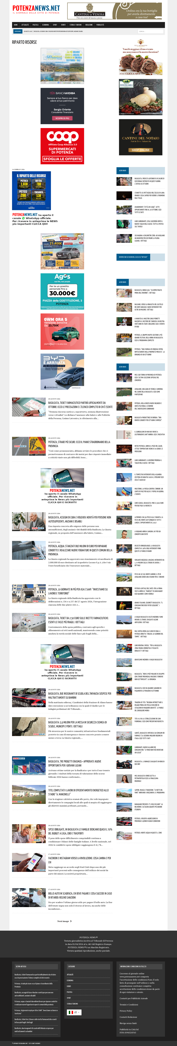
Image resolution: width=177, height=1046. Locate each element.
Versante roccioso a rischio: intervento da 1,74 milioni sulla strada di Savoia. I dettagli (149, 562)
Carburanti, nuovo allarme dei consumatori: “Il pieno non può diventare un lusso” (149, 750)
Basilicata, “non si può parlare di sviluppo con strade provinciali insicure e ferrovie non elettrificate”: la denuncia (149, 676)
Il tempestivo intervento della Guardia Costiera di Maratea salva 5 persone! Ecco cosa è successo (149, 477)
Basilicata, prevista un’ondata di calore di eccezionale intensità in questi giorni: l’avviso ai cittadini (149, 181)
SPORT (55, 25)
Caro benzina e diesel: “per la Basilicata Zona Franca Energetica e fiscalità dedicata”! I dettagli (148, 648)
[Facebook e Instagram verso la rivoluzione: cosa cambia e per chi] (29, 870)
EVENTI (63, 25)
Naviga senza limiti (128, 1023)
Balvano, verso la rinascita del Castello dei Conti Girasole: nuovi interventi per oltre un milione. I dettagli (149, 307)
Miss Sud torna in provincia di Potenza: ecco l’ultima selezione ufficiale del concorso (148, 377)
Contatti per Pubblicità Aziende (134, 998)
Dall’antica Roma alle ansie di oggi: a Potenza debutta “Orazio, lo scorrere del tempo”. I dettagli (149, 634)
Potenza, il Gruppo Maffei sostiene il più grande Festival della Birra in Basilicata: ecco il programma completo (149, 337)
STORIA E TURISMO (76, 25)
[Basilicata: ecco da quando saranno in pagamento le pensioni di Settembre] (124, 693)
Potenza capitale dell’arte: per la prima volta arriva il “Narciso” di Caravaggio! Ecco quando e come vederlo (148, 591)
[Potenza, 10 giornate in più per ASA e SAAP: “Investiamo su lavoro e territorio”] (29, 601)
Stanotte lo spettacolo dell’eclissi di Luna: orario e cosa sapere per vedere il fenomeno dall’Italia (150, 195)
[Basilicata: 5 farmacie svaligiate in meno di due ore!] (124, 767)
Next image (63, 921)
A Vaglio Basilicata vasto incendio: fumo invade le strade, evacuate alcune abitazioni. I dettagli (149, 619)
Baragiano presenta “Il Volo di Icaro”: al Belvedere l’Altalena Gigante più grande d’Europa (149, 807)
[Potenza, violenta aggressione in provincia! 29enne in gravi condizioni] (124, 824)
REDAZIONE (89, 25)
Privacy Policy (126, 1010)
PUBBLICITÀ (100, 25)
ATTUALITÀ (25, 25)
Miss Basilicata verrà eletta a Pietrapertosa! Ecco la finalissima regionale (146, 778)
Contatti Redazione (128, 1017)
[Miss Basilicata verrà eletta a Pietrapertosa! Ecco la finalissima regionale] (124, 781)
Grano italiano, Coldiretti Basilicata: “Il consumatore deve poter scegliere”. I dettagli (149, 605)
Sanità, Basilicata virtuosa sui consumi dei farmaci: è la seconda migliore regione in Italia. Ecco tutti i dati (150, 735)
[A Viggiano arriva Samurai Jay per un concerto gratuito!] (124, 537)
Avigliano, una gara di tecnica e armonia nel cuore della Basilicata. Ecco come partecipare (149, 392)
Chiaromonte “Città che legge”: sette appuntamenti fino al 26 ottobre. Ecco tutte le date (148, 209)
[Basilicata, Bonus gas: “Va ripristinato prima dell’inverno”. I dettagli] (124, 295)
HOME (15, 25)
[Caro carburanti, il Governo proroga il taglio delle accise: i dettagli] (124, 465)
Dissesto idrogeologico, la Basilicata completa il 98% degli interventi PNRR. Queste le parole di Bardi (148, 548)
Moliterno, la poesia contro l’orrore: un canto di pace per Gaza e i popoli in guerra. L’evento (149, 491)
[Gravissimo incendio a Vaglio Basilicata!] (124, 665)
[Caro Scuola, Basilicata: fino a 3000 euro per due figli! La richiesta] (124, 508)
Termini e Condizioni (129, 1004)
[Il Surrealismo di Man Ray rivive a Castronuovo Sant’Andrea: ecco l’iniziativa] (124, 437)
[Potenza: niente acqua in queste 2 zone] (124, 838)
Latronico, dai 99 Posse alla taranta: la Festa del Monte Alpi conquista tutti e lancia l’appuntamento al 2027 (149, 520)
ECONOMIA (45, 25)
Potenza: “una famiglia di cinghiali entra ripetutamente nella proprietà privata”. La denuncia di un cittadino (150, 352)
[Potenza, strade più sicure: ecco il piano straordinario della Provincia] (29, 454)
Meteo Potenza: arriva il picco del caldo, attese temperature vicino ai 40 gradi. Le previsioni (149, 449)
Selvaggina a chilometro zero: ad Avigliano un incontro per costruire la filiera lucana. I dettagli (150, 238)
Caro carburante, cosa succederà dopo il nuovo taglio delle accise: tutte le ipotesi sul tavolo (149, 224)
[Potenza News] (36, 9)
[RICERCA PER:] (151, 31)
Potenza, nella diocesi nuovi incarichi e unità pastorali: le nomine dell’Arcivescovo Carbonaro (148, 406)
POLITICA (35, 25)
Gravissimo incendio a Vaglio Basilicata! (148, 659)
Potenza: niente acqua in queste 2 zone (148, 832)
